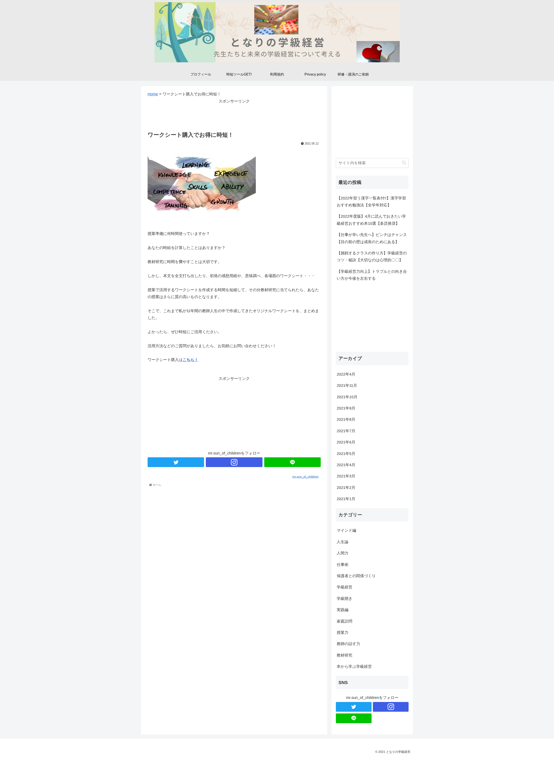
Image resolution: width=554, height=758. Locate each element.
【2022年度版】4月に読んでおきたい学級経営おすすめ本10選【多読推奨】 (371, 219)
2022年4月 (346, 374)
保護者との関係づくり (356, 576)
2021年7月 (346, 431)
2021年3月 (346, 476)
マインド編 (346, 530)
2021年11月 (347, 385)
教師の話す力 (348, 644)
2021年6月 (346, 442)
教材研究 (344, 655)
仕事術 (342, 564)
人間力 (342, 553)
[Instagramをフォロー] (234, 462)
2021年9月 (346, 408)
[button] (404, 162)
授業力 (342, 632)
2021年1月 (346, 499)
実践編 (342, 610)
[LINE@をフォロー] (292, 462)
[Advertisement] (234, 114)
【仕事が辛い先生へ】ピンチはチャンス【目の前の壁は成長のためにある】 (372, 238)
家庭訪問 (344, 621)
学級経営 (344, 587)
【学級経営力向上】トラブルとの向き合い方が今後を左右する (372, 275)
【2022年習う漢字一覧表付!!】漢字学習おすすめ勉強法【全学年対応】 (371, 201)
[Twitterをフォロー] (176, 462)
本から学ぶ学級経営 (354, 666)
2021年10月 (347, 397)
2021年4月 (346, 465)
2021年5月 (346, 453)
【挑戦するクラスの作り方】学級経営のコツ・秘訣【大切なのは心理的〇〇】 (372, 256)
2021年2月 (346, 487)
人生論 (342, 542)
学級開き (344, 598)
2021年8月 (346, 419)
